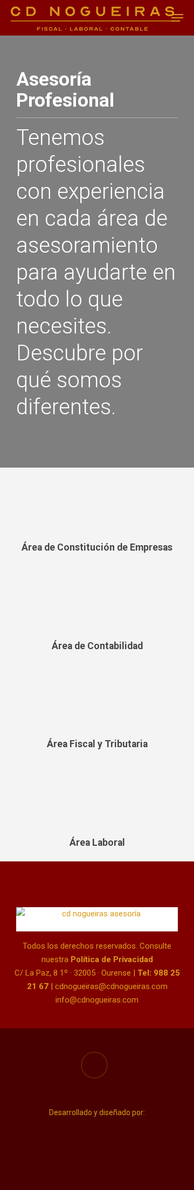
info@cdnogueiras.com (97, 1000)
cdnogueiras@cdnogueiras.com (111, 986)
